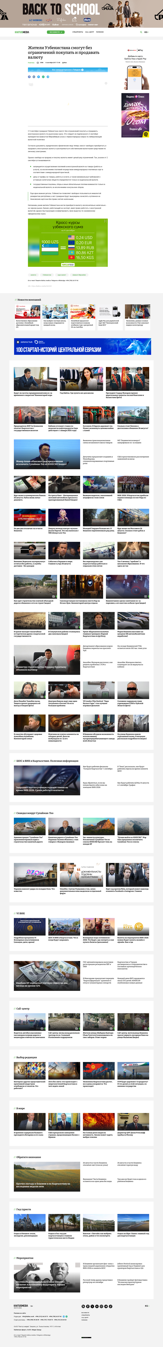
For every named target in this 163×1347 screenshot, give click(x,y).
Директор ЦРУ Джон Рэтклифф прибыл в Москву (131, 1134)
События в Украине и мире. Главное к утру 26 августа (60, 562)
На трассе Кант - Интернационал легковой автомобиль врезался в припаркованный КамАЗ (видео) (63, 497)
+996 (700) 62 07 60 (55, 1316)
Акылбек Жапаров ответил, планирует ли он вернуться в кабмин (130, 664)
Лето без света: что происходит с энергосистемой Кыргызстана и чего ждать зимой (62, 1084)
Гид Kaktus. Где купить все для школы (77, 393)
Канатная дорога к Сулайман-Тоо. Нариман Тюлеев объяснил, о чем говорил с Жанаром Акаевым (63, 839)
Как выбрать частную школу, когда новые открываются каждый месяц (55, 323)
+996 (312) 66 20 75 (41, 1316)
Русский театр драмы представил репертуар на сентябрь (98, 1281)
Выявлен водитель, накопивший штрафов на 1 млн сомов (97, 496)
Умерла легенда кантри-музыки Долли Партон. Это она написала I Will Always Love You (63, 530)
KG (146, 1306)
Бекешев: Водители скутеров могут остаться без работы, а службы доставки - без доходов (29, 563)
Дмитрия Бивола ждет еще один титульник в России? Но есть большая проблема (62, 703)
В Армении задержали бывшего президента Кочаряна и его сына (28, 1134)
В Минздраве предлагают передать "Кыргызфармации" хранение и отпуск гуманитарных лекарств (98, 980)
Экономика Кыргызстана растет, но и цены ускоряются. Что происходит (97, 1084)
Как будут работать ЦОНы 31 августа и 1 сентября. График (133, 784)
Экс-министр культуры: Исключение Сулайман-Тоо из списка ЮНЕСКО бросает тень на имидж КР (97, 840)
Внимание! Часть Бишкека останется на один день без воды (97, 1180)
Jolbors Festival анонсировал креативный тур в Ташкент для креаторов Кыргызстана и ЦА (131, 1266)
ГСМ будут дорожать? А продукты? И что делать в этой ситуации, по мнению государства (132, 1084)
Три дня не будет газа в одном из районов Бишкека (131, 1180)
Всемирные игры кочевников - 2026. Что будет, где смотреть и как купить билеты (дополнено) (98, 940)
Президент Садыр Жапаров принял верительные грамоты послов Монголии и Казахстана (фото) (125, 395)
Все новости (55, 32)
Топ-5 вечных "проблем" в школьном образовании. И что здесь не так (131, 563)
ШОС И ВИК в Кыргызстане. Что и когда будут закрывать (63, 939)
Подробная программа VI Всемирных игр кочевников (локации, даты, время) (26, 940)
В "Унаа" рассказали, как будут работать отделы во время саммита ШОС (132, 769)
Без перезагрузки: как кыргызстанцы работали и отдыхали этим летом (95, 563)
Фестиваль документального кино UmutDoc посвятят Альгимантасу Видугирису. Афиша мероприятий (40, 1284)
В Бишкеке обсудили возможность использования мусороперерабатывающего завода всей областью (99, 737)
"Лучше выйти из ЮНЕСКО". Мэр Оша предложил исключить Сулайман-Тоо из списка (131, 839)
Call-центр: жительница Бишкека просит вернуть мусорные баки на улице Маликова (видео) (132, 1035)
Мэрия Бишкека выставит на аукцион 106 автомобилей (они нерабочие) (131, 634)
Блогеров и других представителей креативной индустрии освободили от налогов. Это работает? (29, 1085)
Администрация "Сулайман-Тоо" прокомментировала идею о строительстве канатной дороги (28, 839)
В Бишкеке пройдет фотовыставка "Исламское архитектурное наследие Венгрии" (132, 1282)
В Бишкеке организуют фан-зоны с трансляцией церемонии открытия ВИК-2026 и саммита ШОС (98, 1266)
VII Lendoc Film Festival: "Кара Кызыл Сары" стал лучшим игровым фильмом (96, 703)
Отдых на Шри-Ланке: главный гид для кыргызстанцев (133, 1234)
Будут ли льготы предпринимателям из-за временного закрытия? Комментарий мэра (33, 394)
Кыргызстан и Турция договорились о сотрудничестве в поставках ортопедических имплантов (132, 965)
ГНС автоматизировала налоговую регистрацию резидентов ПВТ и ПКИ (98, 964)
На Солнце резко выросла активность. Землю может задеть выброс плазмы (98, 1135)
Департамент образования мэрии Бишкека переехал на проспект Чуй (98, 648)
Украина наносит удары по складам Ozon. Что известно (34, 890)
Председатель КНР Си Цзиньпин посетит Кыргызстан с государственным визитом (28, 428)
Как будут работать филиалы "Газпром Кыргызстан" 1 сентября (97, 768)
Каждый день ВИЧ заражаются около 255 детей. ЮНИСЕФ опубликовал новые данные (131, 980)
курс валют (62, 275)
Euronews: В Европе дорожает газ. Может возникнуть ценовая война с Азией (98, 428)
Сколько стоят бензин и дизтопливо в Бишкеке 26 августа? (132, 427)
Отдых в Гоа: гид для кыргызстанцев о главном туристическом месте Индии (61, 1235)
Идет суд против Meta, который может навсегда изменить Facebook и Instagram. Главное (127, 890)
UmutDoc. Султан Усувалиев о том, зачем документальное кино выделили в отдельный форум (80, 891)
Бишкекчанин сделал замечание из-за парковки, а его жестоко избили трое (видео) (126, 602)
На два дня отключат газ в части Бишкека (28, 529)
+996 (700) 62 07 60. (72, 280)
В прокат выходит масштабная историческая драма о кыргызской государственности (29, 634)
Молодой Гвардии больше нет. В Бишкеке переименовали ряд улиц (98, 529)
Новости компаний (29, 300)
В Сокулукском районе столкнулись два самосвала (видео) (64, 633)
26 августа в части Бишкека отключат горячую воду (129, 1164)
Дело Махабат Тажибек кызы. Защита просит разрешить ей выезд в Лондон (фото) (27, 703)
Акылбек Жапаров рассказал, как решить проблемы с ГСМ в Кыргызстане (98, 664)
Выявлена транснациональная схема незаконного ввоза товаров (97, 441)
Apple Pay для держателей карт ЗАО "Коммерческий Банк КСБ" (109, 323)
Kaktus (64, 62)
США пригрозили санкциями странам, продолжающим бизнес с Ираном (63, 1135)
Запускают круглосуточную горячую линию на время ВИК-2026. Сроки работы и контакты (42, 789)
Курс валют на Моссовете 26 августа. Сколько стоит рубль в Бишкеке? (131, 530)
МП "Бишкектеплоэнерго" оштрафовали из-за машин (129, 441)
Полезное (100, 32)
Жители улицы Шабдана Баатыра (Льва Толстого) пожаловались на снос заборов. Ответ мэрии (98, 1035)
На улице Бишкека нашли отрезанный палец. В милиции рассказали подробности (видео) (132, 736)
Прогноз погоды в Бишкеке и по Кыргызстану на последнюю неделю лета (43, 1185)
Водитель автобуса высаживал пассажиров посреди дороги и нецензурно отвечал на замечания (29, 1035)
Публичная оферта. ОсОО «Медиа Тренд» (28, 1330)
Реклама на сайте (20, 1313)
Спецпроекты (77, 32)
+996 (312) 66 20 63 (60, 1320)
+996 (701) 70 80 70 (46, 1320)
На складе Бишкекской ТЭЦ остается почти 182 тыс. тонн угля (132, 647)
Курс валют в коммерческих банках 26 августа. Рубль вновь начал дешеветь (30, 497)
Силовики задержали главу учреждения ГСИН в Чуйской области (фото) (130, 703)
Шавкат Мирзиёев (79, 275)
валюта (33, 275)
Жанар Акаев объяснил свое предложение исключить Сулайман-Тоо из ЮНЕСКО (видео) (41, 462)
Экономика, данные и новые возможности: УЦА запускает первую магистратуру (137, 323)
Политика (31, 63)
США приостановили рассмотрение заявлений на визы (133, 458)
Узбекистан (47, 275)
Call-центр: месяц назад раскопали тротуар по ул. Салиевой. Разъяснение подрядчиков (64, 1035)
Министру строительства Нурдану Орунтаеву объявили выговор (41, 668)
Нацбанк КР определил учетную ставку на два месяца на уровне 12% (41, 984)
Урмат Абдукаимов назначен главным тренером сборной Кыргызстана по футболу (96, 634)
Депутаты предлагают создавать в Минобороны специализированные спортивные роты (98, 460)
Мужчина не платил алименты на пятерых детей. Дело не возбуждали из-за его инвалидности (63, 737)
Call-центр (89, 32)
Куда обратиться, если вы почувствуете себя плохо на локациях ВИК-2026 (95, 785)
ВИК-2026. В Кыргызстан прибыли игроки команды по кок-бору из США (132, 497)
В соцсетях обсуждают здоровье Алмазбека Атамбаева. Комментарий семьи (28, 736)
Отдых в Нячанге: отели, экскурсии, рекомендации (26, 1234)
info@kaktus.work (28, 1316)
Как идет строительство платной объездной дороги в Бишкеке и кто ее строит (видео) (33, 602)
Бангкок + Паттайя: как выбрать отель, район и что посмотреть (97, 1234)
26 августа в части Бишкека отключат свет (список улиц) (95, 1164)
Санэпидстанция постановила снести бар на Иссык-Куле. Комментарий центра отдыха (80, 602)
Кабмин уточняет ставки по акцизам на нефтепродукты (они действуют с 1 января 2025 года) (63, 428)
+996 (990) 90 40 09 (33, 1320)
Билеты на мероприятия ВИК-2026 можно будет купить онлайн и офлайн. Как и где (132, 940)
